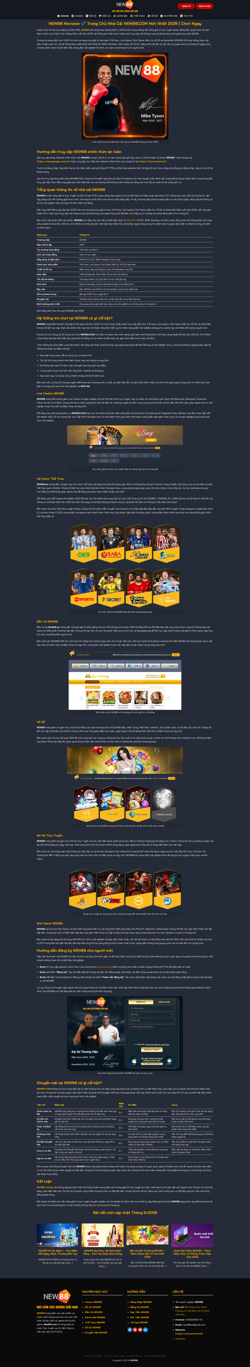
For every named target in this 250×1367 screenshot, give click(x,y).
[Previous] (37, 1248)
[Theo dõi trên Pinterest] (135, 1329)
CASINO (79, 16)
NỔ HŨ (92, 16)
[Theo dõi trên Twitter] (129, 1329)
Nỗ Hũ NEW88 (93, 1307)
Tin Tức (188, 16)
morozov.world (104, 966)
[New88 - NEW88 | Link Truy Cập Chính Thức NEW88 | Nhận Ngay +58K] (125, 6)
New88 (65, 16)
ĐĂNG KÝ (186, 6)
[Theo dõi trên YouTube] (140, 1329)
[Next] (213, 1248)
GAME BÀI (122, 16)
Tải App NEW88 (139, 1322)
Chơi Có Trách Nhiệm (114, 1356)
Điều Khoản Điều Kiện (155, 1356)
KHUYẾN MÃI (171, 16)
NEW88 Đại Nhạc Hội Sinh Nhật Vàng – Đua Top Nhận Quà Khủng (102, 1252)
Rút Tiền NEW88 (139, 1317)
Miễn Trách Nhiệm (93, 1356)
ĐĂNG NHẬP (205, 6)
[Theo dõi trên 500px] (145, 1329)
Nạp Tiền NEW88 (139, 1312)
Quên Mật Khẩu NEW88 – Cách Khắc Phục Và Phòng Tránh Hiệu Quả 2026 (192, 1253)
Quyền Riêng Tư (135, 1356)
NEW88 (41, 1313)
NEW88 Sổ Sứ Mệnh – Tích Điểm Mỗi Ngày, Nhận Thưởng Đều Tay (57, 1252)
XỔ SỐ (154, 16)
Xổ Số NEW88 (93, 1327)
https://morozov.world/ (153, 161)
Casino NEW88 (93, 1302)
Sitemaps (180, 1338)
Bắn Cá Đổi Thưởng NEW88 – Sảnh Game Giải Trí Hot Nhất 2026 (147, 1253)
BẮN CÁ (106, 16)
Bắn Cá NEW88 (93, 1312)
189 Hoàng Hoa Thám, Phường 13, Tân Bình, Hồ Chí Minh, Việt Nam (192, 1311)
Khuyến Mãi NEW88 (96, 1332)
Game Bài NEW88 (95, 1317)
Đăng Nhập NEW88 (141, 1302)
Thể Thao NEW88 (95, 1322)
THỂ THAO (139, 16)
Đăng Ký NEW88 (139, 1307)
